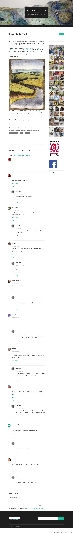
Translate (17, 519)
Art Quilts (13, 127)
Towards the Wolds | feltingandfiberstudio (22, 155)
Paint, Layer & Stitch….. (13, 143)
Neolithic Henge (27, 48)
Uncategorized (25, 127)
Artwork (16, 127)
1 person (16, 183)
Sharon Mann (15, 459)
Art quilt (18, 130)
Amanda (14, 243)
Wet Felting (30, 127)
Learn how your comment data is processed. (34, 508)
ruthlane (14, 348)
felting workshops (34, 130)
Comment (41, 505)
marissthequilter (15, 158)
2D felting (12, 130)
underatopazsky (15, 207)
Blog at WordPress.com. (14, 526)
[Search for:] (56, 34)
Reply (13, 186)
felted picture (25, 130)
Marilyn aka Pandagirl (17, 280)
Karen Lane (17, 36)
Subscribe (61, 518)
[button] (51, 47)
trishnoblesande (15, 425)
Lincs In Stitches (36, 10)
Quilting (20, 127)
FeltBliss (14, 314)
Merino (40, 110)
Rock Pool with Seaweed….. (39, 143)
